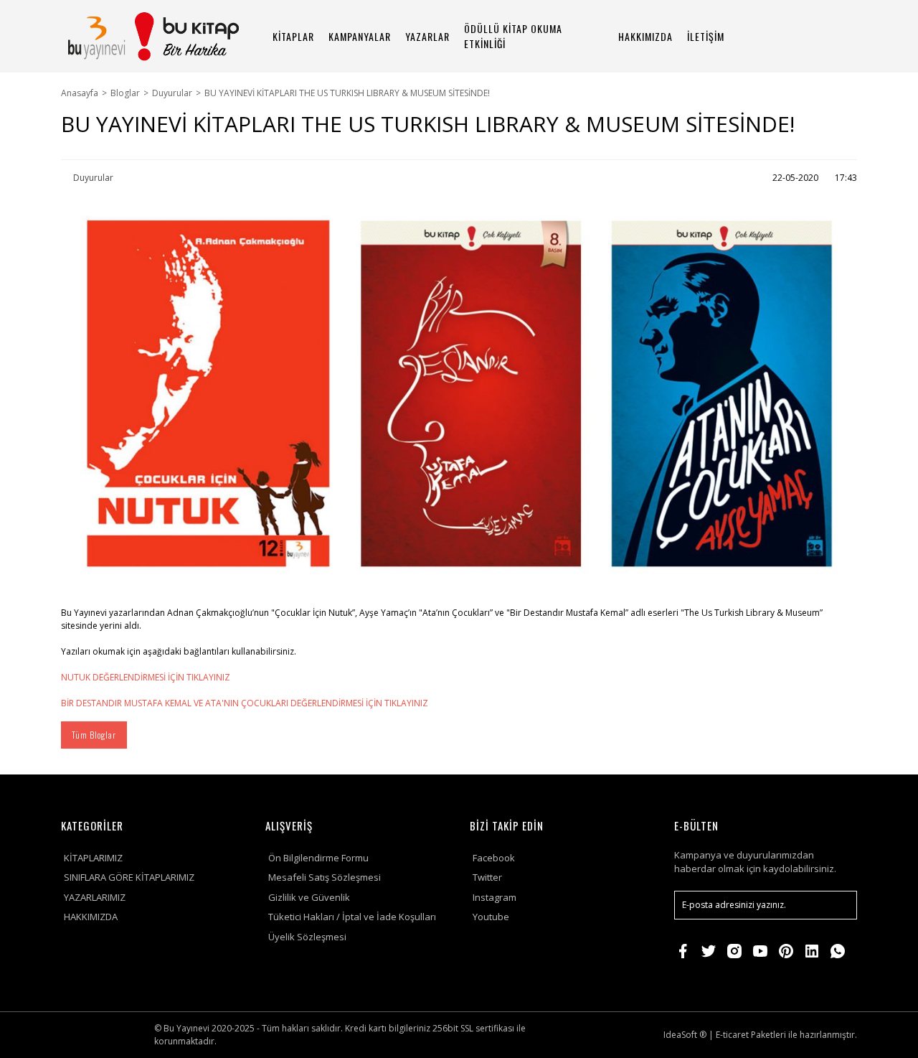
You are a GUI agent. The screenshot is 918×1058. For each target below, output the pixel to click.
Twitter (487, 877)
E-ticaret (732, 1035)
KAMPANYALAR (359, 36)
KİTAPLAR (293, 36)
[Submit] (839, 905)
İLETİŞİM (705, 36)
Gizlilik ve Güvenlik (309, 897)
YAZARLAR (427, 36)
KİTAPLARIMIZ (93, 857)
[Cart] (840, 36)
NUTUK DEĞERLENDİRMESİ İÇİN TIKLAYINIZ (145, 677)
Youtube (491, 916)
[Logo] (152, 36)
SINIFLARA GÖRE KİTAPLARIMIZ (129, 877)
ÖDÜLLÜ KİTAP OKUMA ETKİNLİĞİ (513, 36)
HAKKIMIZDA (645, 36)
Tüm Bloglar (94, 735)
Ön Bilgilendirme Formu (318, 857)
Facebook (494, 857)
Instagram (494, 897)
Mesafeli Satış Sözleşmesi (324, 877)
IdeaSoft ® (684, 1035)
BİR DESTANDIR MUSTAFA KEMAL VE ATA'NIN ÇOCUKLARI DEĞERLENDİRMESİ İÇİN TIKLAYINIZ (244, 703)
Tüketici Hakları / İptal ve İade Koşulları (352, 916)
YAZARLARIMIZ (95, 897)
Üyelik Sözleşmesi (307, 936)
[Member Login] (800, 36)
